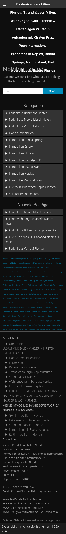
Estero (15, 263)
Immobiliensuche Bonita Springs (44, 302)
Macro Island (8, 307)
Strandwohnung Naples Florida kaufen (18, 320)
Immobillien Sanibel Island (26, 180)
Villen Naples (57, 329)
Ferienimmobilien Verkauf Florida (16, 271)
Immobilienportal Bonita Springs (45, 298)
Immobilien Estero (21, 146)
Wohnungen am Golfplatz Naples (30, 381)
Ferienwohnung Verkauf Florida (15, 280)
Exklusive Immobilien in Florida (29, 420)
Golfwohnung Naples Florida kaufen (35, 289)
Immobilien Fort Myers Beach (28, 160)
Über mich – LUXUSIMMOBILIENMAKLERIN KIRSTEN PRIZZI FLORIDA (28, 348)
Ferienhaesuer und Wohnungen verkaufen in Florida (39, 263)
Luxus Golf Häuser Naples (26, 386)
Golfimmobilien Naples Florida (15, 285)
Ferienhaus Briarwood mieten (28, 113)
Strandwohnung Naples (43, 316)
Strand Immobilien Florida (26, 425)
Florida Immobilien (21, 133)
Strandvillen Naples (25, 316)
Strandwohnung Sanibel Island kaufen (18, 325)
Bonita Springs (45, 258)
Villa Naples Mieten (43, 329)
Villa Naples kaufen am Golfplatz (22, 329)
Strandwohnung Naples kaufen (47, 320)
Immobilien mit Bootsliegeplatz (29, 430)
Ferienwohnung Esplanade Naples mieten (28, 221)
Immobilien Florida (21, 153)
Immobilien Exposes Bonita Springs (17, 298)
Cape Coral (7, 263)
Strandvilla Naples (10, 316)
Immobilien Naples (21, 174)
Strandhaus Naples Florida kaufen (16, 311)
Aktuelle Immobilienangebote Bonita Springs (20, 258)
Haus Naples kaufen (51, 294)
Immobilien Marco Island (25, 167)
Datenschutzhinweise (22, 367)
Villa (35, 325)
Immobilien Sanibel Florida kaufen (16, 302)
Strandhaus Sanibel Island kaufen (44, 311)
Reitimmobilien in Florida (25, 434)
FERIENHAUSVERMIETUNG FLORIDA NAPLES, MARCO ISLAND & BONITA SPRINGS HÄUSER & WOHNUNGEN (32, 395)
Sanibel (23, 307)
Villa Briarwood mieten (23, 194)
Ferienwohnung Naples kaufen (40, 276)
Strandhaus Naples (50, 307)
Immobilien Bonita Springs (26, 140)
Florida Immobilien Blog (24, 358)
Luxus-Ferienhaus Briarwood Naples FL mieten (31, 239)
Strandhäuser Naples (22, 377)
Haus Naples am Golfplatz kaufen (28, 294)
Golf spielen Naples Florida (39, 285)
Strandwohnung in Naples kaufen (30, 372)
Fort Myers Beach (46, 280)
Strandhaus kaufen (34, 307)
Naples (17, 307)
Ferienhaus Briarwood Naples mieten (33, 230)
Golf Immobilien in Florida (26, 415)
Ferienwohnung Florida (39, 271)
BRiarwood (56, 258)
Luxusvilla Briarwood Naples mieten (32, 187)
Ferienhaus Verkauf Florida (26, 126)
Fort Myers (33, 280)
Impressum (16, 363)
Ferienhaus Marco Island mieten (30, 119)
